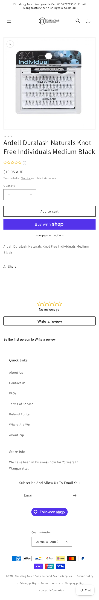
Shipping (26, 178)
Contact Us (17, 383)
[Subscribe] (75, 495)
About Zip (16, 435)
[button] (9, 21)
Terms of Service (21, 404)
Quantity (9, 186)
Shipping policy (74, 583)
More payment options (49, 235)
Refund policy (85, 576)
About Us (16, 372)
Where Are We (19, 425)
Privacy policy (28, 583)
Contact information (51, 590)
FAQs (12, 393)
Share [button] (12, 266)
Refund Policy (19, 414)
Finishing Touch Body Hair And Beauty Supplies (43, 576)
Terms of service (50, 583)
